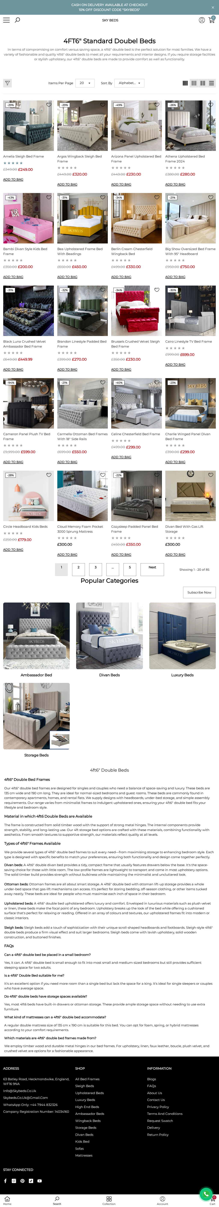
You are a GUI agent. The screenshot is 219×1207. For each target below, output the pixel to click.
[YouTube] (39, 1181)
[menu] (6, 20)
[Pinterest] (22, 1181)
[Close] (213, 7)
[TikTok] (31, 1181)
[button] (17, 20)
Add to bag (13, 179)
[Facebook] (5, 1181)
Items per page (60, 83)
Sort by (106, 83)
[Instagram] (14, 1181)
